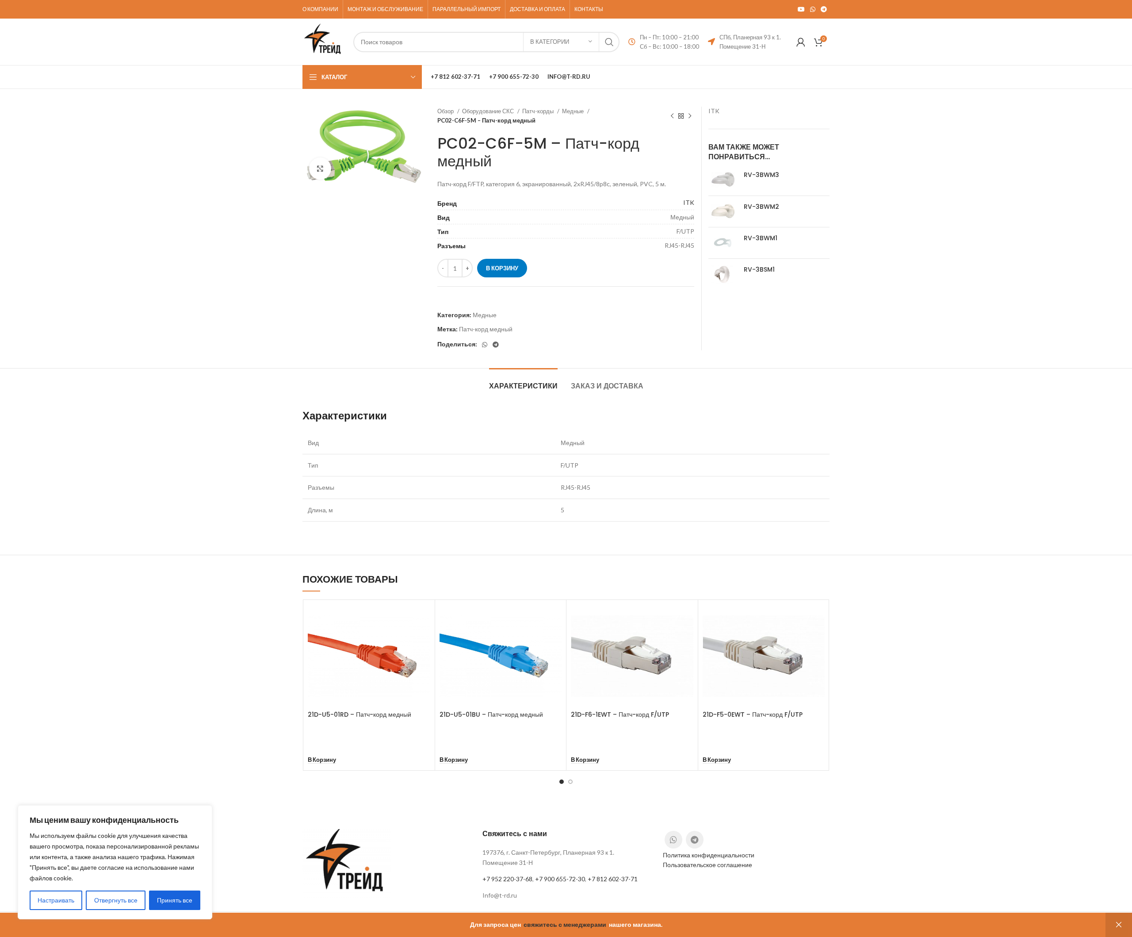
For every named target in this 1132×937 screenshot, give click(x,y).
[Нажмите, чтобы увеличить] (320, 168)
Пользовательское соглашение (707, 864)
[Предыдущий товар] (672, 115)
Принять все (174, 900)
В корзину (502, 268)
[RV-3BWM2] (722, 211)
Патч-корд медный (485, 329)
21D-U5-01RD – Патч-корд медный (359, 714)
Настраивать (56, 900)
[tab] (523, 381)
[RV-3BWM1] (722, 243)
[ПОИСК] (609, 42)
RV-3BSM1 (759, 269)
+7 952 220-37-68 (507, 879)
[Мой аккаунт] (801, 42)
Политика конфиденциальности (708, 855)
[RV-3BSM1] (722, 274)
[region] (115, 862)
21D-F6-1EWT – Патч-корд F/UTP (620, 714)
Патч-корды (538, 111)
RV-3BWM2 (761, 207)
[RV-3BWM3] (722, 179)
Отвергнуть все (116, 900)
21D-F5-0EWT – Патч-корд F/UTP (753, 714)
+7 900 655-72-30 (560, 879)
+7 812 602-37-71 (613, 879)
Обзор (446, 111)
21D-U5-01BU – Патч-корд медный (491, 714)
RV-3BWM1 (760, 238)
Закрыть (1118, 925)
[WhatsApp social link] (812, 9)
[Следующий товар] (689, 115)
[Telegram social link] (824, 9)
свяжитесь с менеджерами (565, 924)
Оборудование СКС (488, 111)
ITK (688, 202)
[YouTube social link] (801, 9)
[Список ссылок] (565, 895)
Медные (573, 111)
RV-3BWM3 (761, 175)
